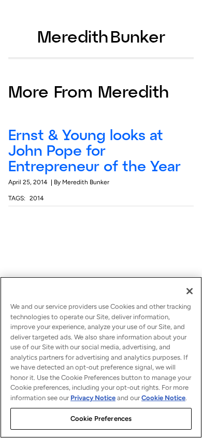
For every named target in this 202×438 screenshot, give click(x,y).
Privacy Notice (93, 398)
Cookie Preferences (101, 418)
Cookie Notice (163, 398)
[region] (101, 357)
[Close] (189, 291)
